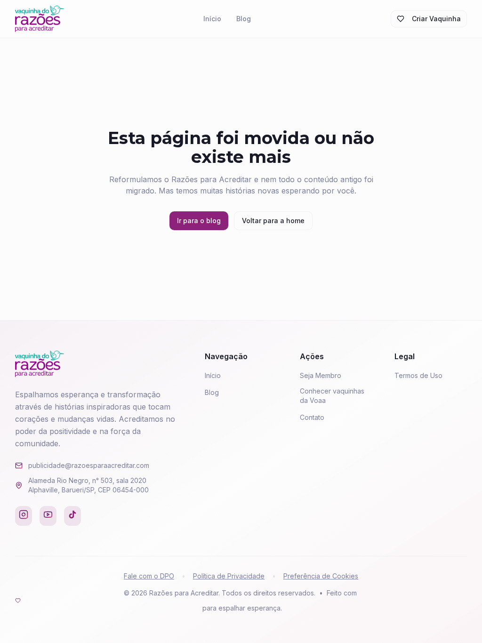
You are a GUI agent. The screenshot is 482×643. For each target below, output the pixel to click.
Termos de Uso (418, 375)
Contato (312, 417)
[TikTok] (72, 516)
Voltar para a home (273, 221)
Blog (243, 19)
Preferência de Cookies (320, 576)
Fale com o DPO (149, 576)
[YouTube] (48, 516)
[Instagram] (23, 516)
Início (212, 19)
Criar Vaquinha (436, 19)
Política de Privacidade (229, 576)
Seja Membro (320, 375)
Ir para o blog (199, 221)
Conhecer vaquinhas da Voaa (332, 395)
